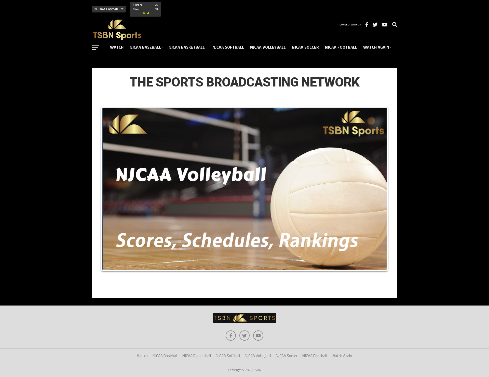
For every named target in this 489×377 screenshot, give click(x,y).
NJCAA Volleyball (268, 47)
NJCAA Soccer (305, 47)
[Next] (379, 188)
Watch (117, 47)
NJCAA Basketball (187, 47)
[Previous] (110, 188)
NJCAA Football (341, 47)
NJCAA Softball (228, 47)
